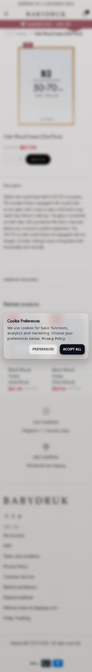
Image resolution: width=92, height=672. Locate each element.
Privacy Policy (53, 338)
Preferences (43, 349)
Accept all (72, 349)
